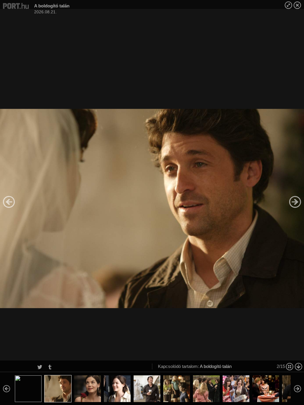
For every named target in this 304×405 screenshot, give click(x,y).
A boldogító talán (216, 366)
